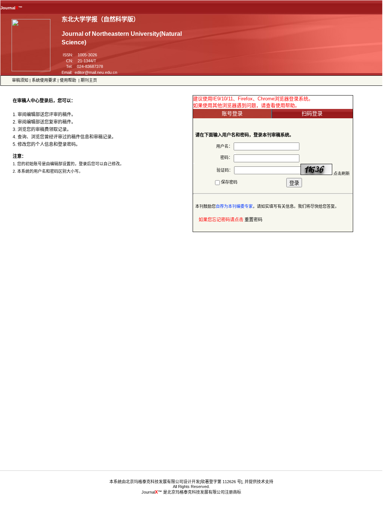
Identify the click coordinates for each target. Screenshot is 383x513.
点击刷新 (341, 173)
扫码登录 (312, 113)
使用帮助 (68, 80)
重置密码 (253, 219)
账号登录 (232, 113)
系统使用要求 (44, 80)
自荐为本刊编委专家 (234, 206)
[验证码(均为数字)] (316, 169)
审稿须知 (20, 80)
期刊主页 (89, 80)
